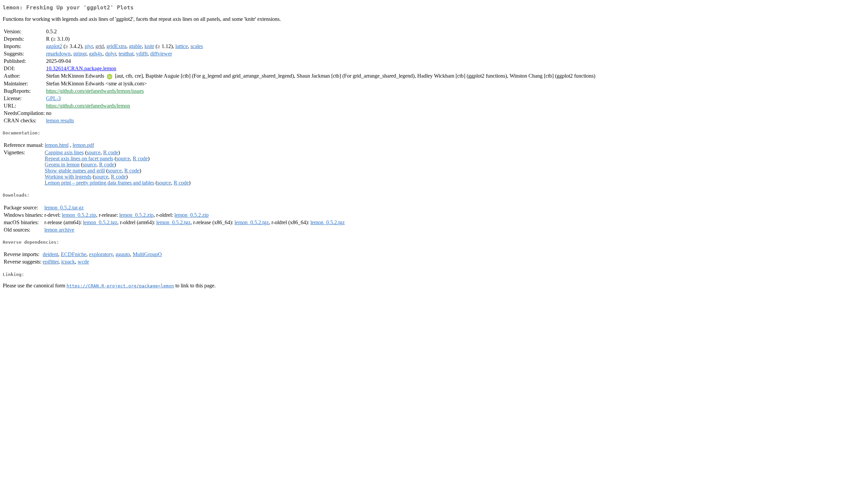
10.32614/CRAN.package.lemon (81, 68)
